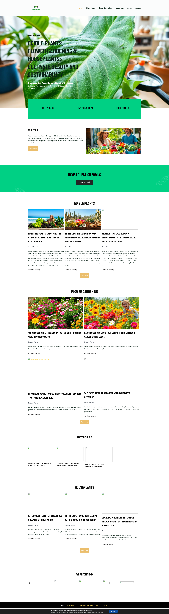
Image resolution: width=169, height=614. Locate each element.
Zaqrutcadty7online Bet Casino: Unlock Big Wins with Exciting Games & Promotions (119, 521)
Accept (113, 611)
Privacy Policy (71, 605)
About (129, 8)
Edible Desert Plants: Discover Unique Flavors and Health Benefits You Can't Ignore (82, 237)
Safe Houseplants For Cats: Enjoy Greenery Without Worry (39, 464)
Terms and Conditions (86, 605)
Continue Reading (34, 270)
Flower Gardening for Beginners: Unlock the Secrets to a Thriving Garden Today (54, 395)
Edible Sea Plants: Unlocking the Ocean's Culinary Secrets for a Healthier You (44, 237)
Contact (138, 8)
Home (80, 8)
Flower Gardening (105, 8)
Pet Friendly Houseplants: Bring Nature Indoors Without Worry (68, 464)
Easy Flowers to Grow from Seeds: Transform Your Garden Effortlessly (109, 334)
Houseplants (119, 8)
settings (100, 612)
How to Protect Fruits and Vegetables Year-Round (94, 465)
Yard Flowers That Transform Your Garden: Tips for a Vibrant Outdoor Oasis (54, 334)
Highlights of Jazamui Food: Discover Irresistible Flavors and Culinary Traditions (119, 237)
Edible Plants (90, 8)
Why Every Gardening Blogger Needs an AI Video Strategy (107, 395)
